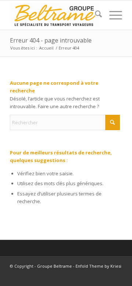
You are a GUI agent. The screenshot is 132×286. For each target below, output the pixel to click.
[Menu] (112, 15)
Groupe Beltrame (54, 266)
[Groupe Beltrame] (55, 15)
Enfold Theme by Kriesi (98, 266)
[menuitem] (95, 15)
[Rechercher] (95, 15)
